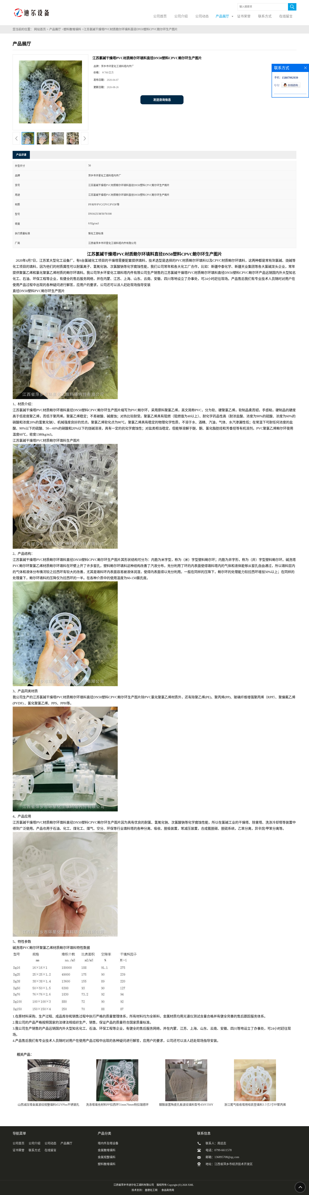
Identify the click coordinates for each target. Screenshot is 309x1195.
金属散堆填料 (106, 1150)
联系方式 (34, 1150)
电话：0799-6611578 (219, 1150)
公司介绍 (34, 1143)
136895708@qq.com (226, 1157)
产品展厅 (55, 29)
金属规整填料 (106, 1157)
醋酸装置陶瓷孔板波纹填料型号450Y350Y (186, 1104)
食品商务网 (167, 1190)
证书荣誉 (18, 1150)
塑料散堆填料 (72, 29)
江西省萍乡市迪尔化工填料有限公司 (134, 1184)
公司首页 (18, 1143)
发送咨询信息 (162, 99)
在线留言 (50, 1150)
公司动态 (50, 1143)
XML (191, 1184)
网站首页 (40, 29)
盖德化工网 (151, 1190)
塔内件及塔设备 (108, 1143)
